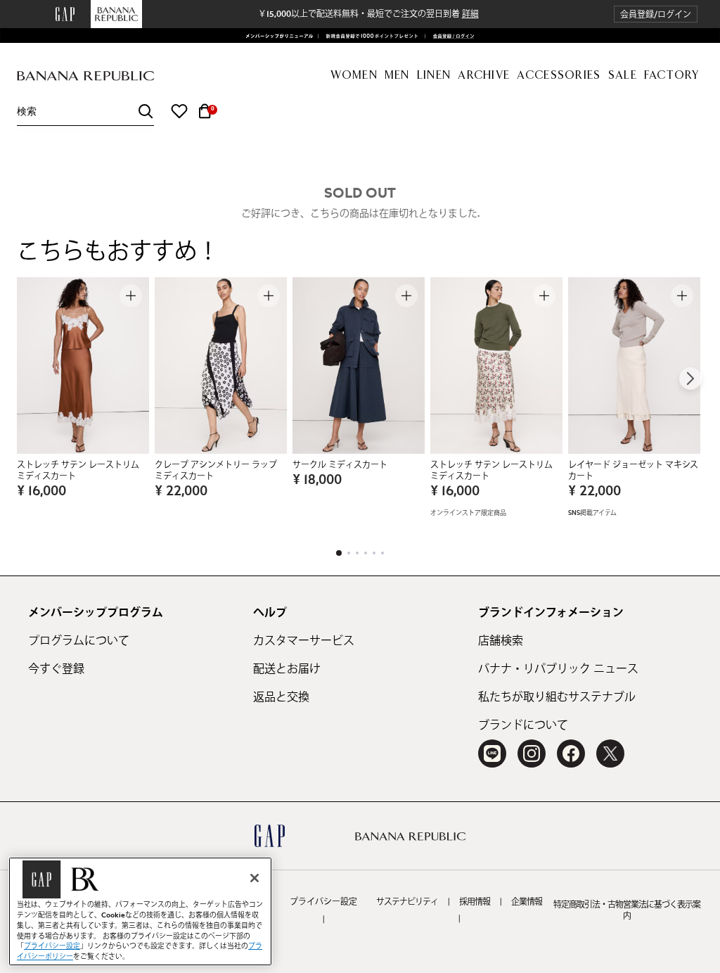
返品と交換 (281, 697)
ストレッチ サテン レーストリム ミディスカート (78, 471)
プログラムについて (78, 641)
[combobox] (85, 111)
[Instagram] (532, 753)
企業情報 (526, 902)
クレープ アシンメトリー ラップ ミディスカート (216, 471)
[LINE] (492, 753)
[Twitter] (610, 753)
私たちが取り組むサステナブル (557, 697)
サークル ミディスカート (339, 465)
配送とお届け (287, 669)
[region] (140, 911)
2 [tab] (348, 553)
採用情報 (474, 902)
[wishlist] (179, 111)
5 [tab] (374, 553)
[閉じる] (254, 878)
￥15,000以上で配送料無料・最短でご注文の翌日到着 (368, 14)
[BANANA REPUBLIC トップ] (85, 76)
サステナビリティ (407, 902)
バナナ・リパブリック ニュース (558, 669)
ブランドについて (523, 725)
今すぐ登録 (56, 669)
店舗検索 (500, 641)
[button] (656, 14)
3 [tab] (357, 553)
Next (690, 378)
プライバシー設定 (323, 902)
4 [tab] (365, 553)
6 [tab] (382, 553)
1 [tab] (339, 553)
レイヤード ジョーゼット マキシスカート (633, 471)
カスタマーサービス (303, 641)
